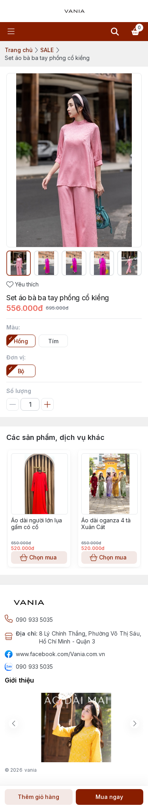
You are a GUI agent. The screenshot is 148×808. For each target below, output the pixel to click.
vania (30, 770)
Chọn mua (43, 557)
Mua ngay (109, 796)
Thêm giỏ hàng (38, 796)
